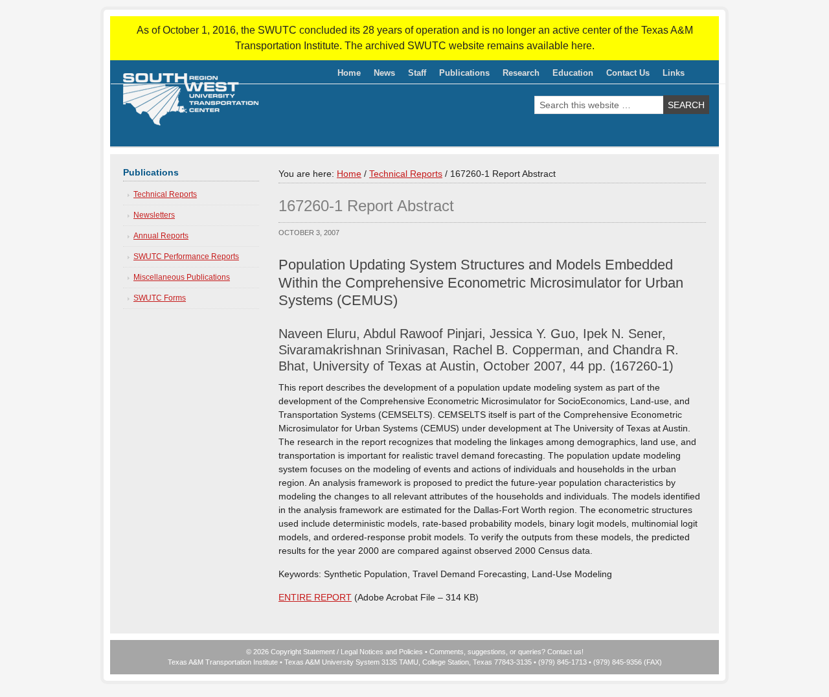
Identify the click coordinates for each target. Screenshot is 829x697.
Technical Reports (165, 194)
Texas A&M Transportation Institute (223, 662)
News (384, 73)
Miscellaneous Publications (181, 277)
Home (349, 73)
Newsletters (154, 215)
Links (674, 73)
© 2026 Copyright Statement (290, 652)
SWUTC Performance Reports (186, 256)
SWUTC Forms (159, 298)
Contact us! (565, 652)
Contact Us (628, 73)
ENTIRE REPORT (315, 597)
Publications (461, 75)
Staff (414, 75)
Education (569, 75)
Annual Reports (160, 235)
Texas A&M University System (332, 662)
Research (517, 75)
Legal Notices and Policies (382, 652)
